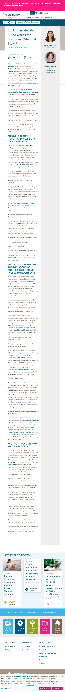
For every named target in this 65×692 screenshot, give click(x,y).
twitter (15, 57)
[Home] (12, 15)
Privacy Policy (17, 676)
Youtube (41, 13)
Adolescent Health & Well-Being (21, 48)
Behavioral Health (33, 589)
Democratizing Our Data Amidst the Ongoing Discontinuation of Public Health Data (54, 585)
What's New (10, 642)
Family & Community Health (58, 630)
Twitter (36, 13)
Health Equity (55, 604)
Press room (27, 642)
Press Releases (26, 650)
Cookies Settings (5, 688)
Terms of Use (26, 676)
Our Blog (7, 650)
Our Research (29, 17)
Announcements (10, 646)
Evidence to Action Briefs (47, 646)
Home (5, 22)
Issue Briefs (42, 650)
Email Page (30, 57)
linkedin (19, 57)
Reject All (57, 688)
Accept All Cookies (45, 688)
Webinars (42, 663)
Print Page (25, 57)
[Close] (62, 677)
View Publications (49, 612)
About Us (27, 21)
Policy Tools (48, 17)
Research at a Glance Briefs (47, 653)
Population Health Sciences (12, 603)
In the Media (26, 646)
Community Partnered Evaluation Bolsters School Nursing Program (10, 585)
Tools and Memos (44, 660)
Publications (39, 17)
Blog (32, 13)
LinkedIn (39, 13)
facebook (10, 57)
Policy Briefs (43, 656)
